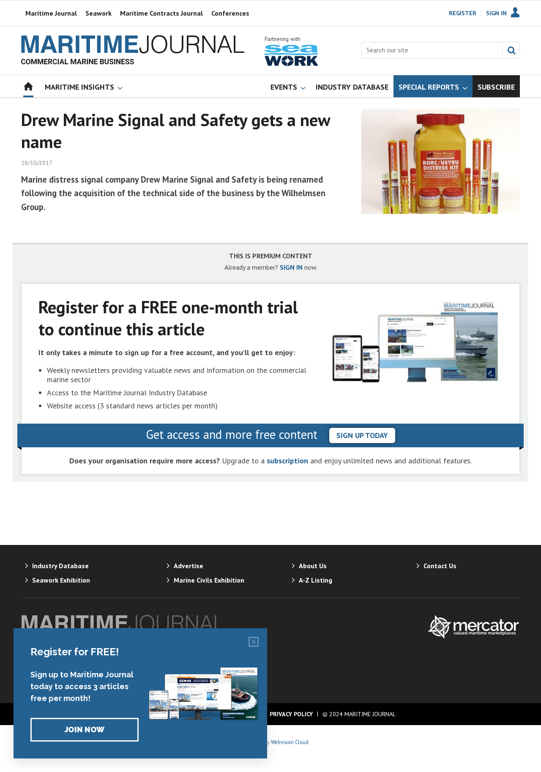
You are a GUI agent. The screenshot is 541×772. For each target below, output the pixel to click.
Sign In (496, 13)
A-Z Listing (315, 580)
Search (511, 50)
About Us (313, 565)
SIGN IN (291, 267)
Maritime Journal (51, 13)
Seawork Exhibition (61, 580)
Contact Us (440, 565)
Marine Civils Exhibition (209, 580)
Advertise (188, 565)
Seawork (98, 13)
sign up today (362, 435)
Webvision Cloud (290, 742)
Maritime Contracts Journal (161, 13)
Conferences (230, 13)
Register (462, 13)
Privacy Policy (291, 714)
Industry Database (60, 565)
